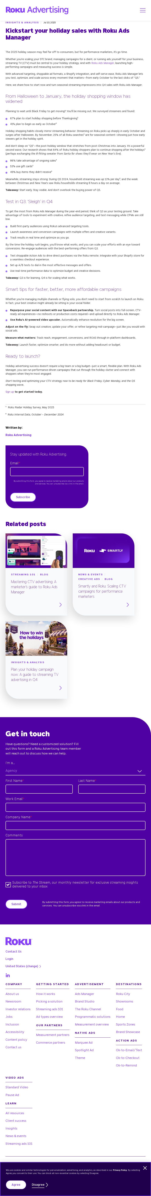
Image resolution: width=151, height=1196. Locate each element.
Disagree (38, 1184)
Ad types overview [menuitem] (49, 1016)
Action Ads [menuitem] (126, 1040)
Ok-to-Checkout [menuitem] (127, 1057)
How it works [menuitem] (45, 994)
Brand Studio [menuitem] (84, 1001)
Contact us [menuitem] (13, 1047)
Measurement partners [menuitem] (52, 1035)
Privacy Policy (120, 1170)
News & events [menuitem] (16, 1136)
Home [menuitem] (120, 1016)
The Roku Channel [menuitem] (88, 1009)
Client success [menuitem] (16, 1120)
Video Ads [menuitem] (15, 1077)
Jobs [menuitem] (9, 1016)
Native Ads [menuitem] (85, 1033)
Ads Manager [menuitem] (84, 994)
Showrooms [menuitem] (124, 1001)
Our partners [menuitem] (49, 1025)
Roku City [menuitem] (123, 994)
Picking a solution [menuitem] (49, 1001)
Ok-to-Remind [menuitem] (126, 1065)
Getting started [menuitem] (52, 984)
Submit (16, 904)
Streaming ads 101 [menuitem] (49, 1009)
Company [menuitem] (14, 984)
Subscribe (23, 497)
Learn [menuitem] (11, 1103)
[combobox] (75, 771)
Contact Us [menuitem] (14, 951)
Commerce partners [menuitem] (50, 1042)
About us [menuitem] (12, 994)
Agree (16, 1184)
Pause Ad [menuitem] (12, 1095)
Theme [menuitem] (80, 1057)
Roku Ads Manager (102, 63)
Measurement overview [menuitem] (92, 1024)
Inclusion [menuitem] (12, 1024)
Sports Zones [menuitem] (125, 1024)
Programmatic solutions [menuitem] (92, 1016)
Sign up (10, 392)
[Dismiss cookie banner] (145, 1168)
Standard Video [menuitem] (17, 1087)
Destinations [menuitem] (129, 984)
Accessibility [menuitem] (15, 1032)
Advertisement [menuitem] (89, 984)
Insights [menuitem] (11, 1128)
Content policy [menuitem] (16, 1039)
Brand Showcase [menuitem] (128, 1032)
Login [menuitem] (9, 958)
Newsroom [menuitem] (13, 1001)
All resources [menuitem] (15, 1113)
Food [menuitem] (119, 1009)
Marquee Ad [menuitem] (84, 1042)
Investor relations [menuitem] (18, 1009)
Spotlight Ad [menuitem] (84, 1050)
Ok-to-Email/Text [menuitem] (129, 1050)
